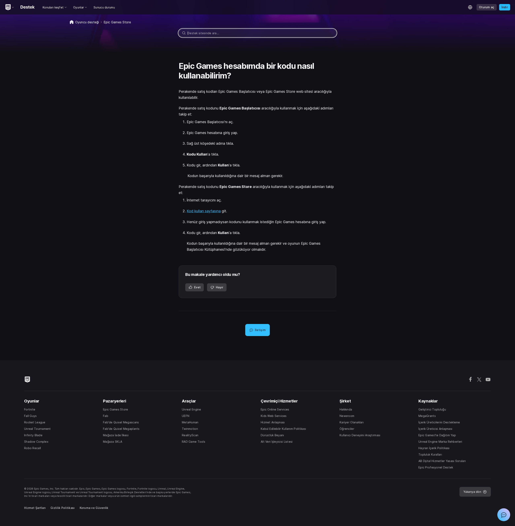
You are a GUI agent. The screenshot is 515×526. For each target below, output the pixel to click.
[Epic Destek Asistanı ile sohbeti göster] (503, 514)
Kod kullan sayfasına (204, 211)
